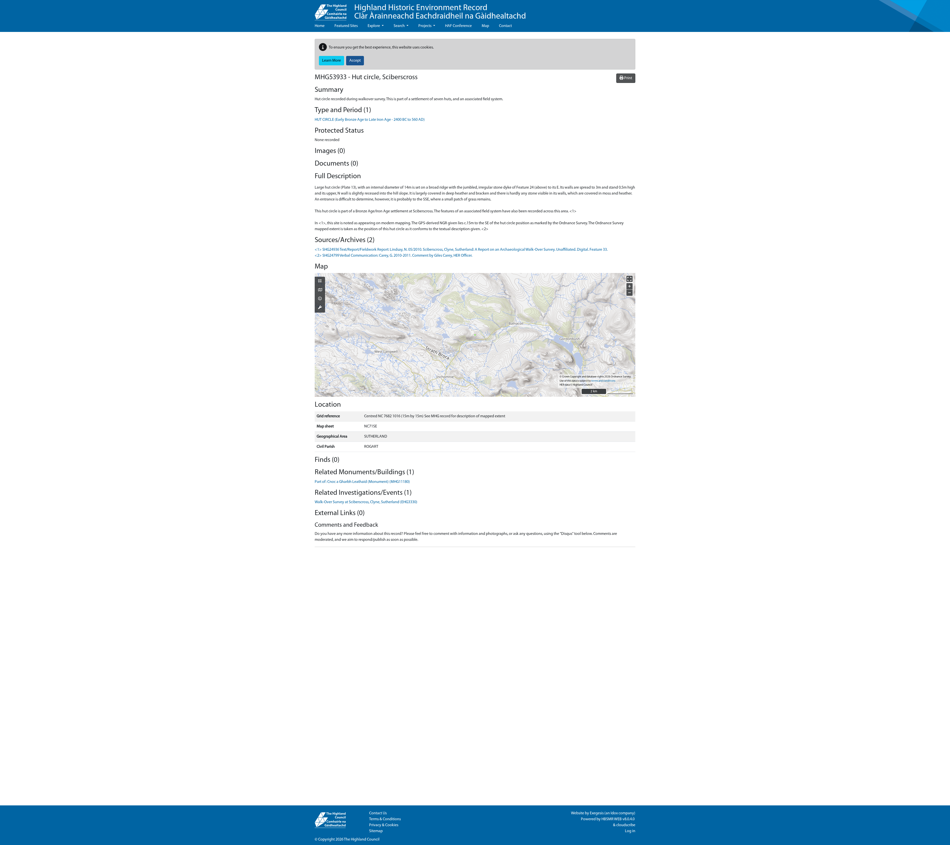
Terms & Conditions (385, 819)
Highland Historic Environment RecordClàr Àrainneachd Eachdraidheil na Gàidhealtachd (440, 12)
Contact (505, 26)
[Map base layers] (320, 290)
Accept (355, 61)
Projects (425, 26)
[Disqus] (475, 613)
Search (399, 26)
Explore (374, 26)
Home (320, 26)
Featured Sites (346, 26)
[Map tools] (320, 307)
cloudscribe (625, 825)
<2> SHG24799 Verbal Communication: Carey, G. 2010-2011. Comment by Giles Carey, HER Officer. (393, 256)
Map (485, 26)
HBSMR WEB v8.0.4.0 (618, 819)
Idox (614, 813)
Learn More (331, 61)
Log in (630, 831)
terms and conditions (603, 381)
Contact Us (378, 813)
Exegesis (597, 813)
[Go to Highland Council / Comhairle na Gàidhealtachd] (330, 10)
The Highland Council (362, 840)
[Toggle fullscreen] (629, 279)
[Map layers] (320, 281)
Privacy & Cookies (383, 825)
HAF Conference (458, 26)
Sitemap (376, 831)
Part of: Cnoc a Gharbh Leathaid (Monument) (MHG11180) (362, 482)
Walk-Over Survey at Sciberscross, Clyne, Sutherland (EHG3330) (366, 502)
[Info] (320, 299)
